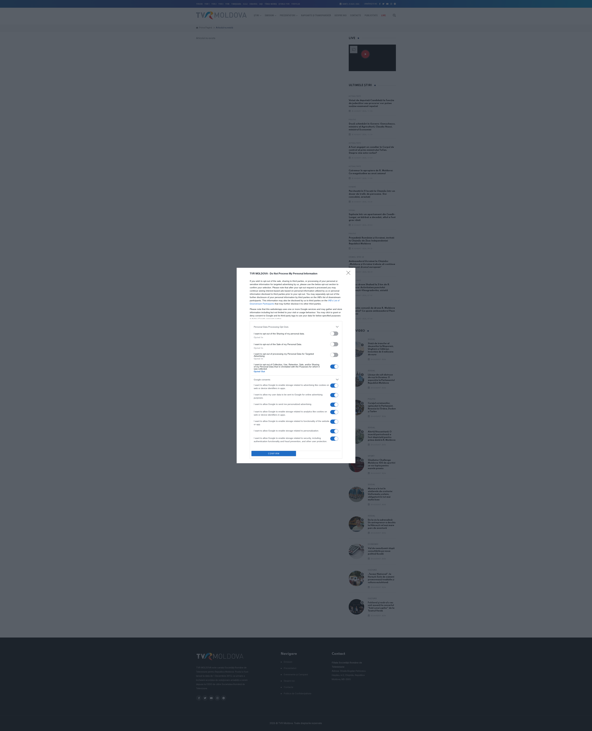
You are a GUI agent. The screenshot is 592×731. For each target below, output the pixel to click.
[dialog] (296, 365)
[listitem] (296, 326)
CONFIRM (274, 453)
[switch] (334, 333)
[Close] (349, 274)
